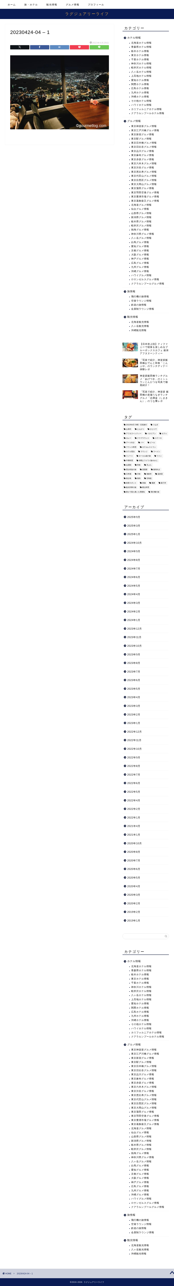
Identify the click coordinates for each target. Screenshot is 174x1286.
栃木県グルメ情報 (141, 221)
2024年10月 (134, 542)
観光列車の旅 (131, 487)
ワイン (159, 456)
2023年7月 (133, 671)
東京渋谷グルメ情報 (142, 167)
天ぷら (149, 465)
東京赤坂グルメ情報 (142, 159)
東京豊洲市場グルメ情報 (145, 196)
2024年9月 (133, 551)
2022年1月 (133, 817)
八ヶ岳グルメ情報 (141, 238)
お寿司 (128, 429)
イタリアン (151, 434)
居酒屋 (144, 469)
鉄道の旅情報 (138, 305)
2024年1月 (133, 620)
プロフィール (96, 4)
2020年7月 (133, 860)
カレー (128, 438)
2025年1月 (133, 534)
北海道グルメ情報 (141, 205)
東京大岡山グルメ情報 (144, 184)
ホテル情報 (134, 37)
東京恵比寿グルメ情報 (144, 172)
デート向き (130, 443)
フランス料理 (131, 447)
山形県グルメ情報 (141, 213)
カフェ (164, 434)
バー (142, 443)
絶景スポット (131, 483)
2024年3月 (133, 602)
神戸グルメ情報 (140, 258)
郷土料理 (145, 487)
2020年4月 (133, 886)
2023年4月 (133, 697)
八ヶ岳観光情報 (140, 326)
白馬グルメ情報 (140, 242)
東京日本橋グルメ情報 (144, 143)
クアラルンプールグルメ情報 (147, 283)
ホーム (12, 4)
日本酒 (128, 474)
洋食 (139, 474)
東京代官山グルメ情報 (144, 176)
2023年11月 (134, 637)
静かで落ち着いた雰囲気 (135, 492)
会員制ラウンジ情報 (142, 309)
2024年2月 (133, 611)
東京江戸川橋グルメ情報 (145, 130)
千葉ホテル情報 (140, 59)
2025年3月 (133, 525)
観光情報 (51, 4)
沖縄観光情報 (138, 330)
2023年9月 (133, 654)
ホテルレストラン (149, 447)
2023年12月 (134, 628)
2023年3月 (133, 705)
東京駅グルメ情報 (141, 138)
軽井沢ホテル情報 (141, 67)
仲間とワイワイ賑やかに (148, 460)
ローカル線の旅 (145, 456)
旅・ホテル (31, 4)
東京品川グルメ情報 (142, 151)
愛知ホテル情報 (140, 80)
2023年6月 (133, 680)
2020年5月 (133, 877)
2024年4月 (133, 594)
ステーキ (158, 438)
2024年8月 (133, 559)
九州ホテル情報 (140, 92)
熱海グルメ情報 (140, 229)
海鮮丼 (149, 474)
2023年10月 (134, 645)
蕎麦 (153, 483)
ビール (152, 443)
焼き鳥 (128, 478)
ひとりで (153, 429)
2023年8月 (133, 662)
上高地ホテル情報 (141, 76)
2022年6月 (133, 783)
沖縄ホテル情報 (140, 96)
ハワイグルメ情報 (141, 275)
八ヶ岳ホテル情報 (141, 72)
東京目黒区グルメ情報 (144, 180)
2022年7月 (133, 774)
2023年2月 (133, 714)
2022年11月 (134, 740)
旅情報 (131, 291)
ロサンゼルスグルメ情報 (145, 279)
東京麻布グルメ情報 (142, 155)
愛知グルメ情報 (140, 246)
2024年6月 (133, 577)
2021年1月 (133, 834)
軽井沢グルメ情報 (141, 225)
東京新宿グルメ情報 (142, 134)
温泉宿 (160, 474)
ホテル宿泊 (130, 451)
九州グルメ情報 (140, 267)
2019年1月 (133, 920)
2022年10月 (134, 748)
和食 (139, 465)
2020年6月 (133, 869)
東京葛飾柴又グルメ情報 (145, 201)
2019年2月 (133, 911)
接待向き (156, 469)
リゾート (129, 456)
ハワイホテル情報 (141, 105)
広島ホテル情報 (140, 88)
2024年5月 (133, 585)
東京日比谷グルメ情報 (144, 147)
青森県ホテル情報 (141, 47)
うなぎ (155, 425)
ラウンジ (144, 451)
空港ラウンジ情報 (141, 301)
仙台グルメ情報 (140, 209)
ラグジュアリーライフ (87, 13)
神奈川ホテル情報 (141, 63)
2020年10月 (134, 843)
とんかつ (140, 429)
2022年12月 (134, 731)
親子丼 (163, 483)
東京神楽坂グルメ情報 (144, 126)
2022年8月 (133, 766)
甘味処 (149, 478)
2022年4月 (133, 800)
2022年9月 (133, 757)
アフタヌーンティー (133, 434)
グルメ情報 (72, 4)
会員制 (128, 465)
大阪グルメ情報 (140, 254)
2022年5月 (133, 791)
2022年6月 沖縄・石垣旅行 (136, 425)
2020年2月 (133, 903)
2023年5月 (133, 688)
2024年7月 (133, 568)
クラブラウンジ (143, 438)
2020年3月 (133, 894)
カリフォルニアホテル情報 (146, 109)
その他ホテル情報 (141, 101)
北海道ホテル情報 (141, 43)
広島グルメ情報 (140, 263)
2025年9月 (133, 517)
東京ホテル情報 (140, 55)
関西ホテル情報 (140, 84)
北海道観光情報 (140, 322)
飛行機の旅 (155, 492)
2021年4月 (133, 826)
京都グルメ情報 (140, 250)
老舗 (144, 483)
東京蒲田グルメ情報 (142, 188)
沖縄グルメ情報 (140, 271)
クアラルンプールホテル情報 (147, 113)
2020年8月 (133, 851)
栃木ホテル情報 (140, 51)
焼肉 (139, 478)
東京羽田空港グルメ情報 (145, 192)
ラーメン (156, 451)
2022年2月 (133, 808)
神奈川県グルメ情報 (142, 234)
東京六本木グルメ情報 (144, 163)
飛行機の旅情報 (140, 296)
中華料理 (129, 460)
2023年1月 (133, 723)
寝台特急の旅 (131, 469)
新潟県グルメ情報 (141, 217)
